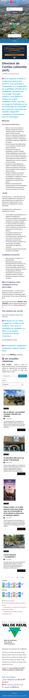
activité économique (9, 603)
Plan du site (14, 693)
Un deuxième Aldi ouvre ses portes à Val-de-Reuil (14, 459)
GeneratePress (23, 695)
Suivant (22, 577)
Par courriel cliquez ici (12, 685)
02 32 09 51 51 (6, 305)
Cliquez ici (5, 668)
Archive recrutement (9, 601)
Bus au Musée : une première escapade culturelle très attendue (14, 414)
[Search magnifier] (20, 36)
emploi (17, 603)
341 (17, 577)
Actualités (6, 408)
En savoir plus (21, 429)
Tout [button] (4, 380)
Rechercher (22, 376)
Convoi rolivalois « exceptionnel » (10, 556)
